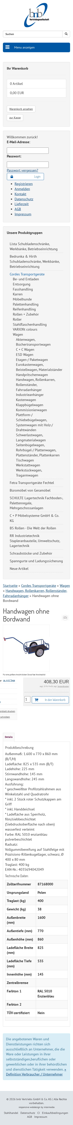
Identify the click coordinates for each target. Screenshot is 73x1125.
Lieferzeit (22, 204)
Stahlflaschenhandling (30, 324)
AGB (18, 209)
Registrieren (24, 184)
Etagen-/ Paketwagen (32, 359)
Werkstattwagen (28, 465)
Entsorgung (21, 284)
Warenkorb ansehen (21, 109)
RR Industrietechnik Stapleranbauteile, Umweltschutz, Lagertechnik (35, 540)
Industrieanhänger (30, 394)
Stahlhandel (11, 1113)
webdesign (35, 1107)
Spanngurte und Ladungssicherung (36, 561)
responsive (24, 1107)
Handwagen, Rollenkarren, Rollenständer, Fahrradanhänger (35, 384)
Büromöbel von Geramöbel (30, 490)
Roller (17, 319)
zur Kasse (15, 117)
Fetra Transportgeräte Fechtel (32, 482)
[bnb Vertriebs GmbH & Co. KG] (36, 15)
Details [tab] (8, 737)
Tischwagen (25, 460)
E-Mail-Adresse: (18, 142)
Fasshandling (23, 289)
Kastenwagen (26, 399)
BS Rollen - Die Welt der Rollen (33, 528)
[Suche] (66, 34)
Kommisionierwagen (31, 410)
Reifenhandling (24, 309)
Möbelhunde (22, 299)
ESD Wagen (24, 354)
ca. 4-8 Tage (9, 680)
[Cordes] (65, 617)
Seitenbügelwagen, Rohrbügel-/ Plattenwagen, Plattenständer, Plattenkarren (38, 450)
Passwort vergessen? (22, 170)
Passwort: (14, 156)
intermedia (49, 1107)
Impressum (23, 214)
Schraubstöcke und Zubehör (31, 553)
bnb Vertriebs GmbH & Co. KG (34, 1099)
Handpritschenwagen (32, 374)
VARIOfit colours (25, 329)
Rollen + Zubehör (26, 314)
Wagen (18, 334)
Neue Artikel (19, 568)
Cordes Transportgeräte (27, 274)
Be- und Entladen (26, 279)
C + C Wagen (25, 349)
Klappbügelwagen (29, 405)
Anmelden (22, 189)
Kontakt (20, 194)
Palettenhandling (26, 304)
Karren (18, 294)
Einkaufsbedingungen (55, 1113)
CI (38, 1113)
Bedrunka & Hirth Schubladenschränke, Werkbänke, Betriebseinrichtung (35, 261)
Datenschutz (24, 199)
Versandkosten (63, 686)
